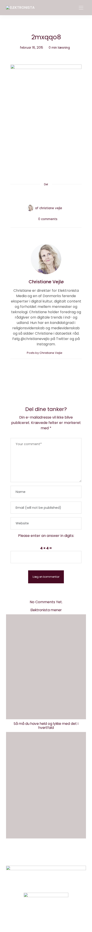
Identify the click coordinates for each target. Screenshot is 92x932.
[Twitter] (37, 195)
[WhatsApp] (54, 195)
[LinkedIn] (63, 195)
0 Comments (47, 219)
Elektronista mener (46, 610)
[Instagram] (38, 917)
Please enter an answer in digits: (46, 535)
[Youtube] (53, 917)
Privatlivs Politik (56, 855)
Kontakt (30, 855)
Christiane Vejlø (50, 208)
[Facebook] (29, 195)
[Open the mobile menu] (81, 8)
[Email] (46, 195)
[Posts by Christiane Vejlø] (30, 208)
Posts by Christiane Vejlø (45, 353)
